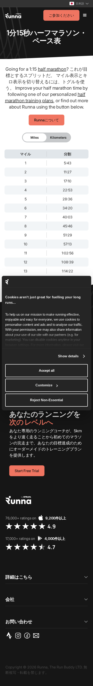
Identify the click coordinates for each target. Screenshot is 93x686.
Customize (43, 385)
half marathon (52, 69)
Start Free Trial (27, 471)
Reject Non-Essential (46, 400)
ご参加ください (61, 15)
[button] (79, 3)
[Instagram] (18, 635)
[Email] (37, 635)
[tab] (34, 137)
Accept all (46, 370)
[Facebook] (28, 635)
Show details (68, 356)
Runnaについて (46, 120)
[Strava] (9, 635)
